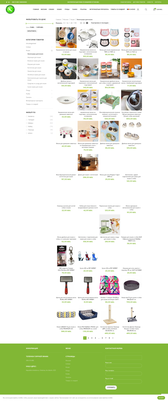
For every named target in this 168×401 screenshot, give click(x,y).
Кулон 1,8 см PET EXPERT (110, 268)
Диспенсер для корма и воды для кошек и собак (109, 238)
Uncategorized (31, 43)
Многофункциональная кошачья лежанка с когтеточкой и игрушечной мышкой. (109, 114)
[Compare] (75, 30)
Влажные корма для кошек (36, 61)
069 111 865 (15, 2)
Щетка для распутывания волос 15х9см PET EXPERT (66, 298)
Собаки (28, 47)
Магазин (66, 19)
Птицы (28, 90)
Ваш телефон (109, 370)
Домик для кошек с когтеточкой (88, 175)
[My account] (138, 9)
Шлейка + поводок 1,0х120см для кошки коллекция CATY (110, 298)
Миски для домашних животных (66, 143)
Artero (30, 133)
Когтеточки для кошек (34, 68)
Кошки (28, 50)
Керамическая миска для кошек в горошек (66, 51)
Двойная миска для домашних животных (109, 144)
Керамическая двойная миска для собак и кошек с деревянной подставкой (109, 83)
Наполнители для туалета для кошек (37, 79)
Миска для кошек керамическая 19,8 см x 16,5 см (110, 51)
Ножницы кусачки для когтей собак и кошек (66, 207)
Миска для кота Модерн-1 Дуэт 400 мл (110, 176)
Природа (31, 130)
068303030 (23, 2)
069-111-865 (30, 360)
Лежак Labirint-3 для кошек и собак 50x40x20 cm (66, 328)
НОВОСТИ (150, 2)
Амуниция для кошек (34, 57)
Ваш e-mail (109, 378)
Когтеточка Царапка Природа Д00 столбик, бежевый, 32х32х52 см (109, 329)
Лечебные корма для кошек (36, 75)
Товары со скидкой (32, 104)
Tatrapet (31, 120)
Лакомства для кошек (34, 71)
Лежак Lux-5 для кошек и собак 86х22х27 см (131, 298)
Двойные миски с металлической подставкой (66, 82)
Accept (161, 398)
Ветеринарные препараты (34, 101)
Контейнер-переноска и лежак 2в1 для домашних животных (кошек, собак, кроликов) (131, 114)
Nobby (30, 126)
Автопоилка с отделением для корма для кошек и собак (88, 238)
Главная (58, 19)
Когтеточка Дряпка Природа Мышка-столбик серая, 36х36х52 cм (131, 329)
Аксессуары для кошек (35, 54)
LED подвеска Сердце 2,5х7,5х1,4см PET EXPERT (66, 269)
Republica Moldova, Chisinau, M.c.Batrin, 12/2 (41, 370)
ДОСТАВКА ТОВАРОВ (139, 2)
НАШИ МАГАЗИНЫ (126, 2)
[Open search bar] (146, 9)
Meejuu (30, 123)
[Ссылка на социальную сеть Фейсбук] (7, 2)
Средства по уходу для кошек (37, 83)
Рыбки (28, 94)
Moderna (31, 116)
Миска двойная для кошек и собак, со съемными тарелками (66, 238)
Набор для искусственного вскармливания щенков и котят (88, 207)
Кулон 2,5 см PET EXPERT (88, 268)
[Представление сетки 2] (81, 23)
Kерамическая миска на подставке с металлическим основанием (88, 52)
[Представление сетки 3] (84, 23)
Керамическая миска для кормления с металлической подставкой (88, 83)
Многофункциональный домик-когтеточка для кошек (66, 176)
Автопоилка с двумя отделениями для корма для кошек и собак (131, 176)
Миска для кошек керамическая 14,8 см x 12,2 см (131, 51)
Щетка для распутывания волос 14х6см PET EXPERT (88, 298)
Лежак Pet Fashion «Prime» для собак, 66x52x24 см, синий (88, 328)
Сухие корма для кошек (35, 87)
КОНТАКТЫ (158, 2)
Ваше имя (108, 363)
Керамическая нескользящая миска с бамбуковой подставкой (131, 82)
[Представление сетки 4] (87, 23)
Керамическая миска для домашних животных (66, 113)
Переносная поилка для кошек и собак (109, 207)
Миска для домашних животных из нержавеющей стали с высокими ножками (88, 145)
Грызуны (29, 97)
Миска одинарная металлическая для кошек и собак (131, 208)
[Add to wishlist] (75, 35)
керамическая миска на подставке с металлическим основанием (88, 114)
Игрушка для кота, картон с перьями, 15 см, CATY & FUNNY (131, 269)
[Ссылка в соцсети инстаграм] (9, 2)
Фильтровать (31, 31)
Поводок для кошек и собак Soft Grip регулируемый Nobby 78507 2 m (131, 239)
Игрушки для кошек (34, 64)
